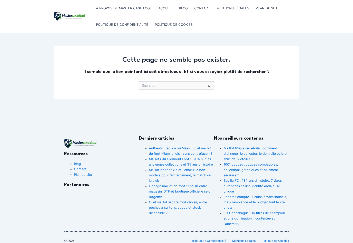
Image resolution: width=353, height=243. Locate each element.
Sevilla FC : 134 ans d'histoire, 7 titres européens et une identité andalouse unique (253, 185)
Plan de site (267, 8)
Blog (183, 8)
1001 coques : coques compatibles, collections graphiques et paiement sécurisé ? (251, 169)
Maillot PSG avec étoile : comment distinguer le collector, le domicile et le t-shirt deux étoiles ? (255, 153)
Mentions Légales (233, 8)
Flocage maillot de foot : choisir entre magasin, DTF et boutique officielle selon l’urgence (180, 191)
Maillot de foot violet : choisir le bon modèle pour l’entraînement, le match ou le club (180, 175)
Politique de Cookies (174, 24)
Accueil (165, 8)
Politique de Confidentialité (122, 24)
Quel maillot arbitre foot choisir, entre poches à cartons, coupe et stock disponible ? (178, 207)
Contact (202, 8)
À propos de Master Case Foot (124, 8)
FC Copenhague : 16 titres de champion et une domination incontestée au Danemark (254, 218)
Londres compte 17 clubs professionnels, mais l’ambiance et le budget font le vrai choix (255, 202)
